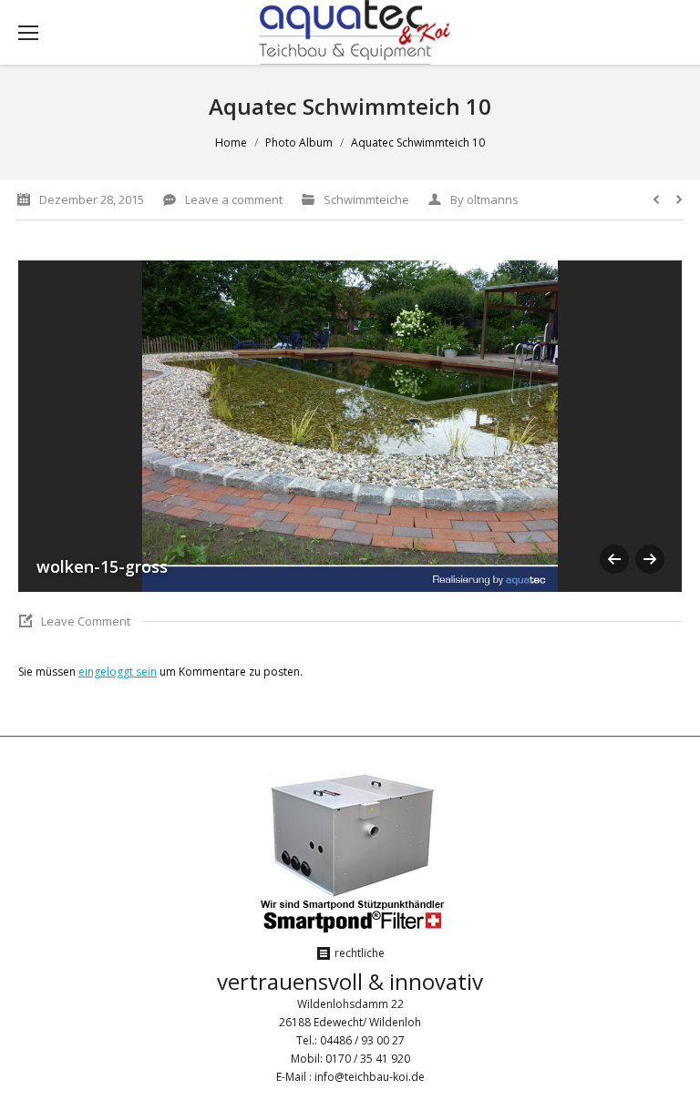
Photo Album (299, 142)
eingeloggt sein (117, 671)
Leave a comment (234, 199)
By (484, 199)
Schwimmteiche (366, 199)
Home (231, 142)
